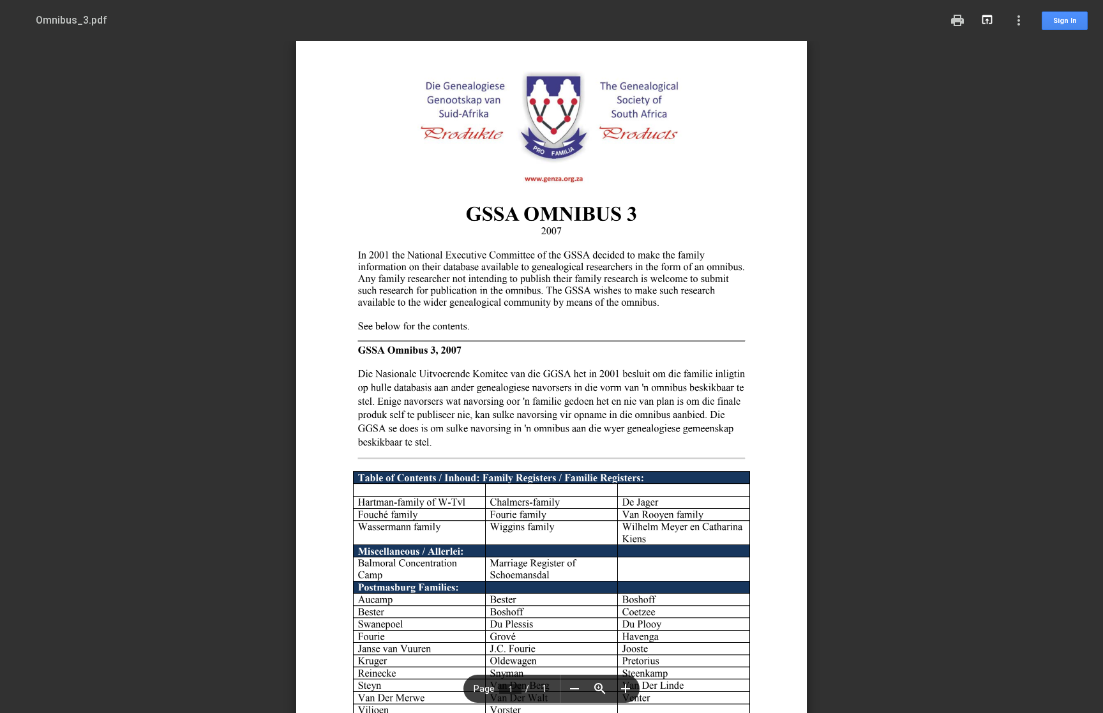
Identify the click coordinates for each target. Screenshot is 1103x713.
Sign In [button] (1065, 21)
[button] (574, 689)
